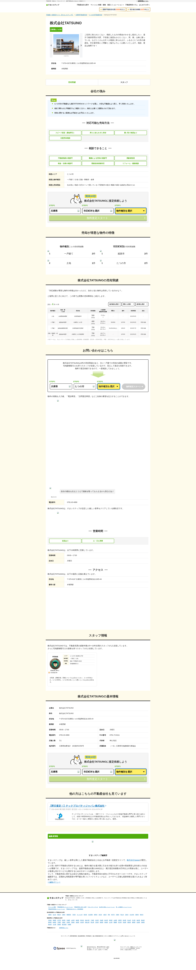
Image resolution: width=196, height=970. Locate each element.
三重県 (59, 922)
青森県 (54, 920)
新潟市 (85, 914)
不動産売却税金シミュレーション (56, 909)
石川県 (133, 920)
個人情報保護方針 (98, 936)
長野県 (120, 920)
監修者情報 (81, 936)
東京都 (82, 920)
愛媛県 (115, 922)
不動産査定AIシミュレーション (65, 907)
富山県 (129, 920)
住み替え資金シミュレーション (107, 907)
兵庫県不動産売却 (81, 15)
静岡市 (95, 914)
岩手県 (59, 920)
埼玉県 (97, 920)
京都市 (117, 914)
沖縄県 (69, 924)
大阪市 (105, 914)
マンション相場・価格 (98, 5)
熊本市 (141, 914)
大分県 (54, 924)
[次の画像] (81, 45)
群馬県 (110, 920)
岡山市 (122, 914)
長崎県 (143, 922)
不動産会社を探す (83, 5)
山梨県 (115, 920)
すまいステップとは (93, 907)
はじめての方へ (144, 5)
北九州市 (132, 914)
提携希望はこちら (143, 1)
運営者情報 (73, 936)
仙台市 (54, 914)
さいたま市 (79, 914)
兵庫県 (68, 922)
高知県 (124, 922)
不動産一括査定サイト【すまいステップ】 (59, 15)
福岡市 (137, 914)
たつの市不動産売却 (95, 15)
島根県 (106, 922)
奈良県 (82, 922)
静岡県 (50, 922)
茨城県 (101, 920)
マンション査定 (52, 907)
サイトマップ (65, 936)
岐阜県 (54, 922)
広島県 (97, 922)
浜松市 (100, 914)
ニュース (132, 936)
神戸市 (113, 914)
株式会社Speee (133, 860)
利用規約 (88, 936)
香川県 (120, 922)
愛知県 (143, 920)
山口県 (110, 922)
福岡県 (133, 922)
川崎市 (63, 914)
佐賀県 (138, 922)
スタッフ (124, 82)
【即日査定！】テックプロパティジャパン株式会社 (77, 805)
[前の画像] (51, 45)
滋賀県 (77, 922)
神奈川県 (87, 920)
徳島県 (129, 922)
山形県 (73, 920)
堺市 (109, 914)
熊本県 (50, 924)
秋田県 (63, 920)
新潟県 (124, 920)
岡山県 (92, 922)
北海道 (50, 920)
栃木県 (106, 920)
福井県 (138, 920)
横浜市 (59, 914)
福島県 (77, 920)
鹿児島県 (64, 924)
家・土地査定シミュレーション (124, 907)
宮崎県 (59, 924)
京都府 (73, 922)
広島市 (126, 914)
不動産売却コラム (131, 5)
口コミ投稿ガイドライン (112, 936)
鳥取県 (101, 922)
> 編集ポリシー (54, 882)
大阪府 (63, 922)
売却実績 (72, 82)
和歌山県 (87, 922)
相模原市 (69, 914)
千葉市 (74, 914)
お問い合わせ (125, 936)
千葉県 (92, 920)
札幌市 (50, 914)
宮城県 (68, 920)
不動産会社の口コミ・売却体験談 (74, 909)
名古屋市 (90, 914)
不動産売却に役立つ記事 (80, 907)
